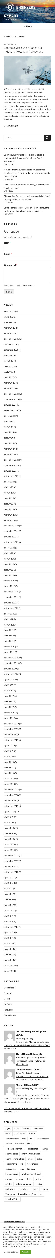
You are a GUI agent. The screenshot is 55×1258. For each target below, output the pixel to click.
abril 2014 (8, 954)
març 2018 (9, 839)
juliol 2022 (8, 553)
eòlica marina (11, 1164)
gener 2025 (9, 388)
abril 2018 (8, 833)
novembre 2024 (11, 399)
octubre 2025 (10, 344)
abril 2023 (8, 504)
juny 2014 (8, 943)
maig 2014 (9, 949)
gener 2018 (9, 850)
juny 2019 (8, 756)
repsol (35, 1189)
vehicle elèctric (12, 1199)
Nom (7, 243)
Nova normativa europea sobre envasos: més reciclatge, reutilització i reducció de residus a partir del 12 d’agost (27, 173)
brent (7, 1133)
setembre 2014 (11, 927)
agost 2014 (9, 932)
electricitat (33, 1149)
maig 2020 (9, 696)
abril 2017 (8, 899)
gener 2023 (9, 520)
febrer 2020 (9, 713)
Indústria (8, 1004)
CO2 (31, 1139)
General (7, 993)
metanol (9, 1179)
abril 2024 (8, 438)
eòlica (39, 1159)
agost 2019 (9, 745)
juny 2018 (8, 823)
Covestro (19, 1144)
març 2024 (9, 443)
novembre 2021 (11, 597)
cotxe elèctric (42, 1139)
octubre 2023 (10, 471)
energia (44, 1149)
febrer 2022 (9, 581)
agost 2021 (9, 614)
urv (41, 1194)
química (38, 1184)
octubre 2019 (10, 734)
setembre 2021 (11, 608)
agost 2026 (9, 311)
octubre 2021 (10, 603)
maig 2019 (9, 762)
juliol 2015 (8, 921)
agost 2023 (9, 482)
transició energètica (27, 1194)
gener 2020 (9, 718)
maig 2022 (9, 564)
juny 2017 (8, 888)
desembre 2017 (11, 855)
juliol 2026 (8, 317)
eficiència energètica (15, 1149)
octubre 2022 (10, 537)
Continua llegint (11, 126)
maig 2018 (9, 828)
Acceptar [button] (26, 1252)
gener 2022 (9, 586)
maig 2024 (9, 432)
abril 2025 (8, 372)
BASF (16, 1128)
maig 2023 (9, 498)
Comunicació (10, 988)
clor (23, 1139)
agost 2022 (9, 548)
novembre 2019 (11, 729)
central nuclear (12, 1139)
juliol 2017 (8, 883)
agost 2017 (9, 877)
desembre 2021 (11, 592)
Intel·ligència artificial (31, 1174)
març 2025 (9, 377)
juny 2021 (8, 625)
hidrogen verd (11, 1174)
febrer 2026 (9, 328)
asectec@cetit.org (24, 1038)
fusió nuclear (11, 1169)
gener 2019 (9, 784)
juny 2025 (8, 361)
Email (8, 254)
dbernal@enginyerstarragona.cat (31, 1057)
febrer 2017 (9, 910)
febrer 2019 (9, 778)
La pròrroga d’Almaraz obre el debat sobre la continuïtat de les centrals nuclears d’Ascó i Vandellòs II (24, 158)
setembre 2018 (11, 806)
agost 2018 (9, 811)
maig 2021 (9, 630)
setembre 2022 (11, 542)
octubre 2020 (10, 669)
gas (22, 1169)
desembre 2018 (11, 789)
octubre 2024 (10, 405)
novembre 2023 (11, 465)
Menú (29, 26)
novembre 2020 (11, 663)
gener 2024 (9, 454)
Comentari (10, 265)
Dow (29, 1144)
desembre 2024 (11, 394)
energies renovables (14, 1159)
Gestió (7, 999)
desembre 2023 (11, 460)
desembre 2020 (11, 658)
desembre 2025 (11, 339)
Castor (32, 1133)
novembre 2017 (11, 861)
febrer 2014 (9, 965)
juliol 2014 (8, 938)
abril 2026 (8, 322)
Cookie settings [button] (11, 1252)
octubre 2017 (10, 866)
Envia (9, 292)
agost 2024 (9, 416)
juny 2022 (8, 559)
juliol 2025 (8, 355)
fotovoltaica (32, 1164)
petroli (39, 1179)
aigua (7, 1128)
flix (22, 1164)
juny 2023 (8, 493)
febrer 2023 (9, 515)
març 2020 (9, 707)
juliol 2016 (8, 916)
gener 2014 (9, 971)
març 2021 (9, 641)
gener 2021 (9, 652)
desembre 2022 (11, 526)
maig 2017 (9, 894)
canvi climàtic (20, 1133)
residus (44, 1189)
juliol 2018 (8, 817)
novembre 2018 (11, 795)
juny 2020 (8, 690)
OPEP (29, 1179)
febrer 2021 (9, 647)
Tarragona (10, 1194)
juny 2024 (8, 427)
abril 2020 (8, 702)
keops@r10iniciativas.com (28, 1073)
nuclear (19, 1179)
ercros (31, 1159)
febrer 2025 (9, 383)
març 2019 (9, 773)
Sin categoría (10, 1015)
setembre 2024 (11, 410)
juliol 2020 (8, 685)
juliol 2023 (8, 487)
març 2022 (9, 575)
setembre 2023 (11, 476)
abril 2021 (8, 636)
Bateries (27, 1128)
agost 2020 (9, 679)
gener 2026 (9, 333)
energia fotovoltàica (31, 1154)
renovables (23, 1189)
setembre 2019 (11, 740)
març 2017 (9, 905)
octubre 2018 (10, 800)
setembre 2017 (11, 872)
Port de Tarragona (23, 1184)
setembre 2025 (11, 350)
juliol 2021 (8, 619)
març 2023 (9, 509)
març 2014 (9, 960)
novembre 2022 (11, 531)
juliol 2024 (8, 421)
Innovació (8, 1010)
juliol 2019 (8, 751)
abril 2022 (8, 570)
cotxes (8, 1144)
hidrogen (31, 1169)
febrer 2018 (9, 844)
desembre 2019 (11, 724)
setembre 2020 (11, 674)
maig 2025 (9, 366)
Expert (11, 16)
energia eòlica (11, 1154)
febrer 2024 (9, 449)
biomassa (38, 1128)
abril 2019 (8, 768)
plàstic (8, 1184)
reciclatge (10, 1189)
